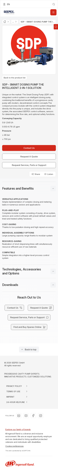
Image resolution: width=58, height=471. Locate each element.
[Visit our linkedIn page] (18, 415)
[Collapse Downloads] (53, 285)
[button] (29, 188)
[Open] (53, 12)
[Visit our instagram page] (40, 415)
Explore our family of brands (18, 429)
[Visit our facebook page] (33, 415)
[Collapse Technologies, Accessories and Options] (53, 271)
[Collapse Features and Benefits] (53, 188)
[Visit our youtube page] (26, 415)
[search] (54, 4)
